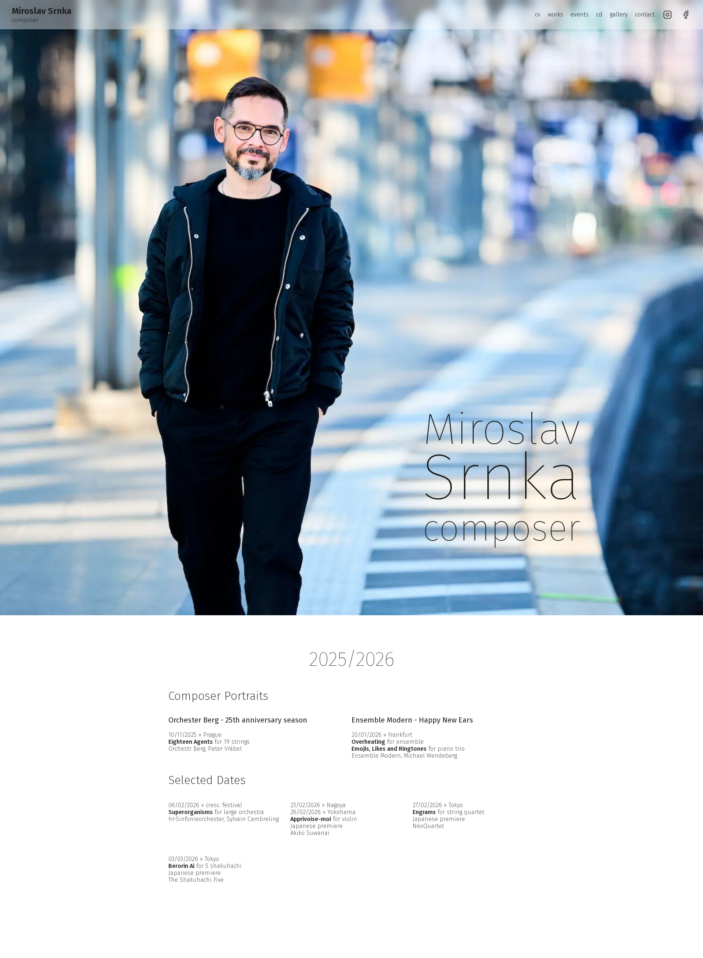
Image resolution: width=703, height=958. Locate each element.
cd (599, 14)
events (579, 14)
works (555, 14)
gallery (619, 14)
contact (645, 14)
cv (537, 14)
